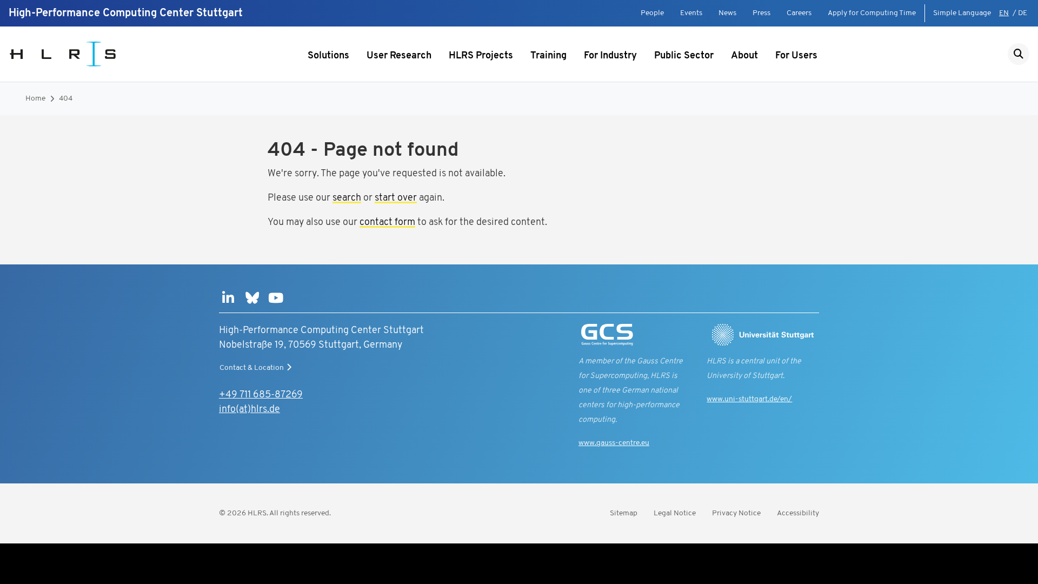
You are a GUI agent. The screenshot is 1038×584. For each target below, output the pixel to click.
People (652, 13)
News (727, 13)
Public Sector (684, 56)
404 (65, 99)
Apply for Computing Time (872, 13)
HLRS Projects (481, 56)
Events (691, 13)
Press (761, 13)
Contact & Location (251, 368)
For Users (796, 56)
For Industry (610, 56)
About (744, 56)
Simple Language (962, 13)
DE (1022, 13)
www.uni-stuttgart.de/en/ (749, 399)
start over (396, 198)
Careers (799, 13)
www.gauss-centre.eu (613, 443)
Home (35, 99)
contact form (387, 223)
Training (548, 56)
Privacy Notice (736, 513)
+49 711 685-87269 (261, 395)
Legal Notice (675, 513)
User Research (399, 56)
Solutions (328, 56)
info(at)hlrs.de (249, 410)
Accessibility (798, 513)
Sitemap (623, 513)
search (346, 198)
